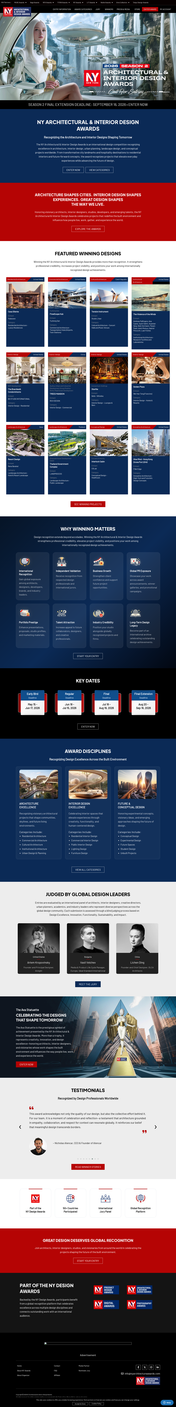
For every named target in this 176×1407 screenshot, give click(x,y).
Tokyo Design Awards (140, 2)
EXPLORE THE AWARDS (88, 228)
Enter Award (150, 9)
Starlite (95, 389)
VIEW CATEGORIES (99, 169)
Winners (109, 9)
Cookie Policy (96, 1403)
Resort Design (14, 459)
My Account (165, 9)
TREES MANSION (57, 394)
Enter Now (26, 1064)
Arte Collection (122, 2)
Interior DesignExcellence (79, 805)
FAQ (55, 1370)
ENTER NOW (73, 169)
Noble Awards (106, 2)
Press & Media (123, 9)
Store (137, 9)
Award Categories (83, 9)
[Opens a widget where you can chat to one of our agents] (167, 1403)
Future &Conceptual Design (131, 805)
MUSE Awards (19, 2)
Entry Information (62, 9)
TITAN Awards (62, 2)
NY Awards (77, 2)
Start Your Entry (88, 656)
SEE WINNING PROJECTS (88, 504)
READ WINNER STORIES (88, 1166)
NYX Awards (47, 2)
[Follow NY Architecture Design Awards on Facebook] (138, 1367)
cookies (84, 1397)
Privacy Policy (71, 1397)
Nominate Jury (84, 1370)
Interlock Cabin (98, 461)
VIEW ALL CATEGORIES (88, 869)
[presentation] (20, 1126)
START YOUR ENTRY (88, 1260)
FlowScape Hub (56, 314)
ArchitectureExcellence (29, 805)
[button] (78, 1159)
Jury (98, 9)
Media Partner (84, 1366)
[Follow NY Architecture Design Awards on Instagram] (151, 1367)
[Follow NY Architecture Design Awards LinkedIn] (157, 1367)
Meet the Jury (88, 984)
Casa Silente (13, 311)
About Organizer (23, 1375)
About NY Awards (23, 1370)
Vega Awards (34, 2)
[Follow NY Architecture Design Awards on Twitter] (144, 1367)
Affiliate (57, 1375)
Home (19, 1366)
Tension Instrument (100, 311)
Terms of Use (62, 1397)
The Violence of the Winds (144, 314)
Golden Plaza (139, 386)
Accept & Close (80, 1404)
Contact (57, 1366)
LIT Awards (91, 2)
